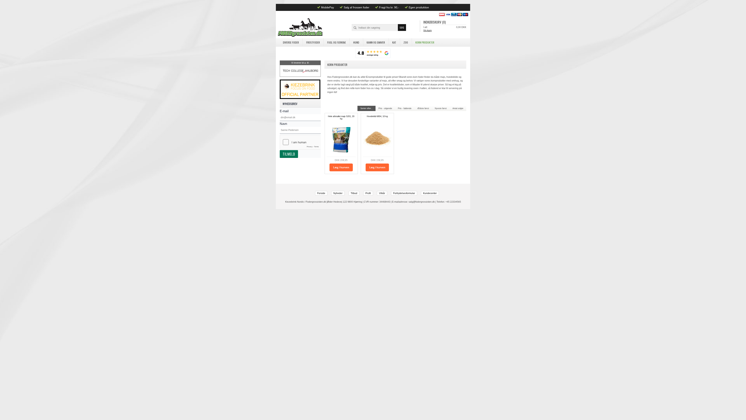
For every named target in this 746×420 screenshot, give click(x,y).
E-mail (284, 111)
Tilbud (354, 193)
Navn (283, 123)
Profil (368, 193)
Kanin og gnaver (376, 42)
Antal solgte (457, 108)
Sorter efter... (366, 108)
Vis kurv (427, 30)
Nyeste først (441, 108)
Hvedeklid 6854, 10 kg (377, 116)
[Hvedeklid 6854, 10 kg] (377, 139)
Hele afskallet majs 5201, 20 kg (341, 117)
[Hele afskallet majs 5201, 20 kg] (341, 139)
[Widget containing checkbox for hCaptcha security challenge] (300, 142)
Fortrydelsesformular (404, 193)
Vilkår (382, 193)
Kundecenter (430, 193)
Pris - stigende (385, 108)
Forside (321, 193)
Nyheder (337, 193)
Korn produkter (424, 42)
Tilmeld (289, 154)
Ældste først (423, 108)
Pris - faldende (404, 108)
